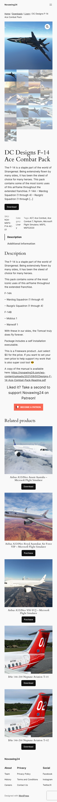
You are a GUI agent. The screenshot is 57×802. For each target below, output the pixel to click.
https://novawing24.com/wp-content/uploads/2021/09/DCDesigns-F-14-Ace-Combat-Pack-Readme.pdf (28, 376)
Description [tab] (14, 237)
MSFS (42, 224)
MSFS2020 (29, 228)
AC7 (31, 218)
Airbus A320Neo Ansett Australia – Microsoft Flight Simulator (28, 479)
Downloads (17, 13)
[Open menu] (50, 4)
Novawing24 (11, 4)
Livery (27, 13)
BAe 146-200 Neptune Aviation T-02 (28, 740)
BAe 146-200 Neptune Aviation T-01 (28, 676)
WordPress (24, 795)
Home (7, 13)
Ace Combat (40, 218)
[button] (47, 26)
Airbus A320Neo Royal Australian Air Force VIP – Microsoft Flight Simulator (28, 545)
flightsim (38, 221)
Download (12, 207)
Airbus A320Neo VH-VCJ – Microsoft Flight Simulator (28, 612)
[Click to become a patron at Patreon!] (28, 411)
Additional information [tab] (21, 243)
